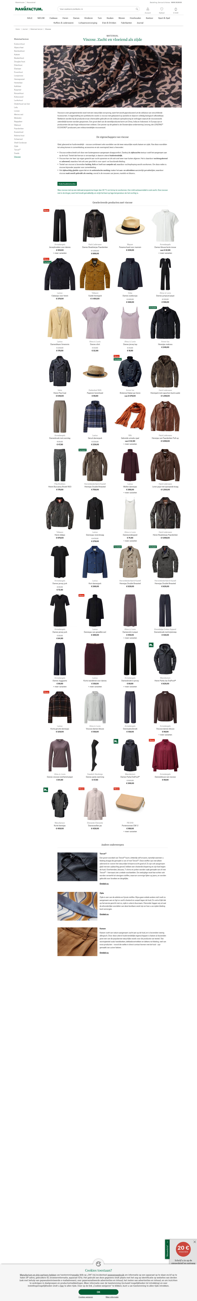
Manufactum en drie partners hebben (38, 1274)
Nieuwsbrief (31, 2)
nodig (76, 1274)
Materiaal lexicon (36, 29)
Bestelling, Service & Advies (166, 2)
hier (62, 1285)
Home (18, 29)
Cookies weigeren (86, 1297)
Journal (25, 29)
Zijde (102, 893)
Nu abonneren (175, 1241)
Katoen (103, 928)
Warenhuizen (20, 2)
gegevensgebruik (116, 1274)
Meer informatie (112, 1297)
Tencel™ (103, 853)
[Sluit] (194, 1242)
